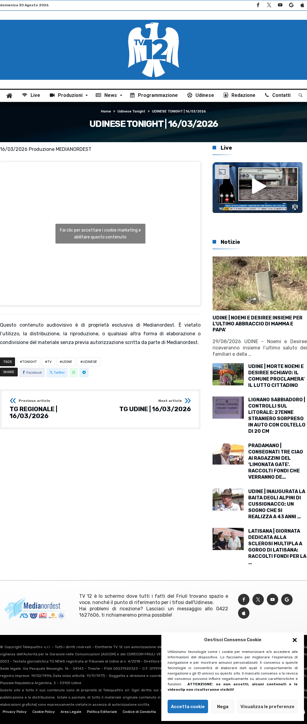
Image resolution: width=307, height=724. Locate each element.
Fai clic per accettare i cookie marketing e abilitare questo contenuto (100, 234)
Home (106, 111)
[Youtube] (280, 5)
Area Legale (71, 712)
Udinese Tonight (131, 111)
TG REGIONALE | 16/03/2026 (33, 409)
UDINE (67, 362)
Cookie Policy (43, 712)
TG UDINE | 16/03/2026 (155, 406)
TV (49, 362)
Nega (222, 706)
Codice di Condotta (139, 712)
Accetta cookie (188, 706)
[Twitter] (269, 5)
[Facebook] (258, 5)
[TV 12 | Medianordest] (153, 20)
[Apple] (302, 5)
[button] (295, 640)
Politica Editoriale (102, 712)
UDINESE (90, 362)
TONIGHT (29, 362)
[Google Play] (291, 5)
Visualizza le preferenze (267, 706)
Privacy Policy (15, 712)
